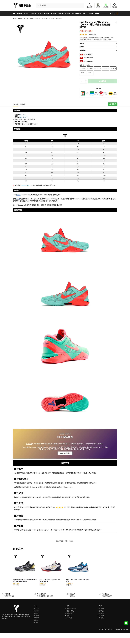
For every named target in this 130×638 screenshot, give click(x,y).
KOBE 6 (36, 611)
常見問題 (114, 7)
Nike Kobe (22, 115)
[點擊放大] (44, 52)
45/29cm (83, 73)
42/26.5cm (98, 68)
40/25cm (83, 68)
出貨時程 (101, 618)
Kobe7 (18, 195)
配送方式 (82, 46)
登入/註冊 (89, 7)
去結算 (98, 7)
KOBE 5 (36, 608)
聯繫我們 (69, 615)
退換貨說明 (83, 50)
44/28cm (113, 68)
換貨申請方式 (70, 611)
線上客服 (105, 7)
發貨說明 (82, 43)
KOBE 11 (36, 622)
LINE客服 (69, 618)
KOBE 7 (20, 18)
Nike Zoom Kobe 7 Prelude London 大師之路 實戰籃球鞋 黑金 (25, 580)
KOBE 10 (36, 620)
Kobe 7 (85, 37)
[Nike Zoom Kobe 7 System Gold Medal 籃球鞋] (51, 565)
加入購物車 (102, 81)
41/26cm (90, 68)
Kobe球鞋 (29, 444)
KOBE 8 (36, 615)
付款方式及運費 (71, 608)
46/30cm (90, 73)
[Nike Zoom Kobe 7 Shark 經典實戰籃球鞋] (116, 23)
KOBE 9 (36, 618)
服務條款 (101, 613)
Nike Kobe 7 (23, 117)
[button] (113, 13)
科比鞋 (18, 199)
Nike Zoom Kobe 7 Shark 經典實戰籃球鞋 (77, 580)
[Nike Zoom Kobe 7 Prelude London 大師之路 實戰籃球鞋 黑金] (25, 565)
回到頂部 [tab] (15, 104)
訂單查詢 (101, 611)
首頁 (14, 18)
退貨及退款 (70, 613)
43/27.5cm (105, 68)
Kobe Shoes (25, 185)
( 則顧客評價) (92, 34)
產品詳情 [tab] (22, 104)
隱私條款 (101, 615)
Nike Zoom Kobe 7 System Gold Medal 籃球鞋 (49, 580)
